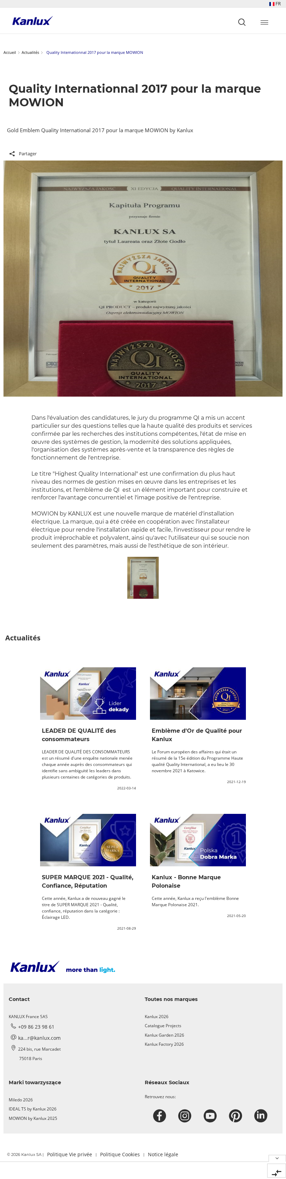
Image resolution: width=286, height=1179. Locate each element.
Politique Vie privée (69, 1154)
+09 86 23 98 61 (36, 1026)
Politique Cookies (120, 1154)
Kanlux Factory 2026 (164, 1044)
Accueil (9, 52)
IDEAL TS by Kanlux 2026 (33, 1108)
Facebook (160, 1116)
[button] (275, 3)
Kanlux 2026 (156, 1016)
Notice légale (163, 1154)
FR (277, 3)
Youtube (211, 1116)
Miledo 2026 (21, 1099)
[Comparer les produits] (276, 1171)
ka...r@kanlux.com (39, 1038)
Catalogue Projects (163, 1025)
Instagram (186, 1116)
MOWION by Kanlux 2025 (33, 1118)
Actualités (30, 52)
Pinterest (236, 1116)
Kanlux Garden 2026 (164, 1035)
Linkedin (262, 1116)
